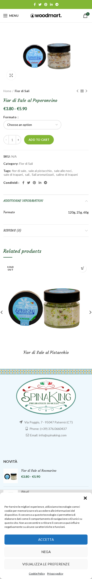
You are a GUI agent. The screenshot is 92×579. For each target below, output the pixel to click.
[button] (85, 498)
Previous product (77, 91)
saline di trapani (67, 174)
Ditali (25, 492)
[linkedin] (51, 4)
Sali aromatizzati (43, 174)
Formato (10, 117)
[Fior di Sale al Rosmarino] (10, 476)
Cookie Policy (37, 573)
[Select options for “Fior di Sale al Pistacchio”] (82, 268)
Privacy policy (55, 573)
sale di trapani (13, 174)
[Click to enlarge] (11, 75)
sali (27, 174)
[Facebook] (34, 4)
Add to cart (39, 140)
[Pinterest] (46, 4)
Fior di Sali (22, 91)
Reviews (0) (12, 230)
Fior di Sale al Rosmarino (38, 471)
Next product (86, 91)
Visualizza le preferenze (46, 564)
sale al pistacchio (40, 171)
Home (7, 91)
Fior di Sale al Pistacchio (46, 352)
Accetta (46, 539)
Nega (46, 552)
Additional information (23, 201)
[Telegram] (57, 4)
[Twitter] (40, 4)
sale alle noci (62, 171)
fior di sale (19, 171)
